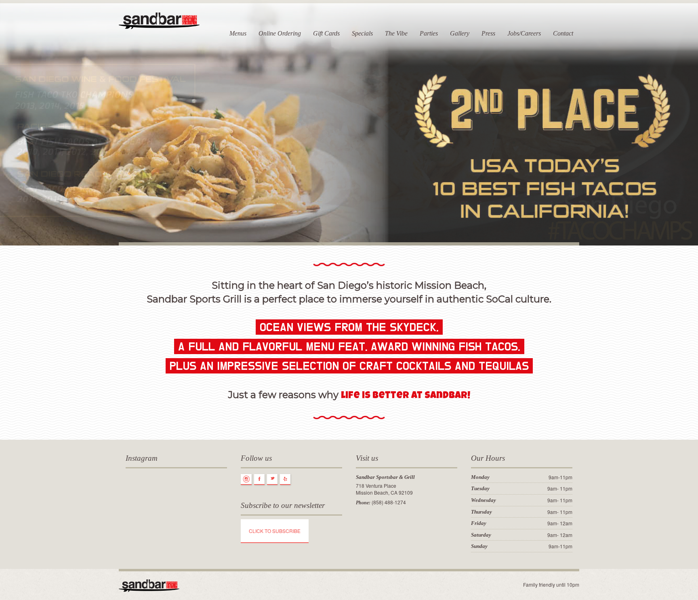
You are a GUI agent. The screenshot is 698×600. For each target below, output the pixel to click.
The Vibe (396, 33)
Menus (237, 33)
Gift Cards (326, 33)
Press (488, 33)
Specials (362, 33)
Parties (429, 33)
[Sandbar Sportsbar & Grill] (159, 19)
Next (691, 128)
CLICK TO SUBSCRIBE (275, 530)
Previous (7, 128)
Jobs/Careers (524, 33)
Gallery (459, 33)
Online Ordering (280, 33)
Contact (563, 33)
